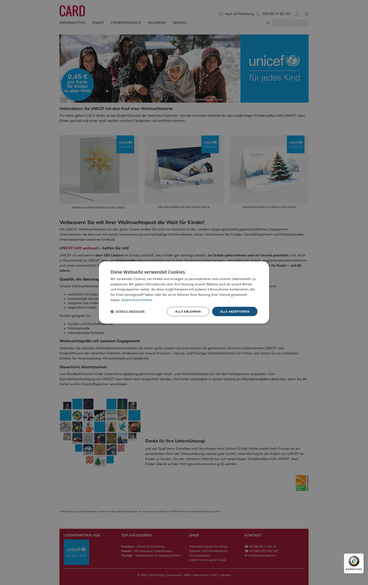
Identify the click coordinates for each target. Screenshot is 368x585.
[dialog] (184, 292)
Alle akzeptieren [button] (234, 311)
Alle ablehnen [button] (188, 311)
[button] (128, 311)
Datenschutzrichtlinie (136, 300)
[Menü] (361, 556)
